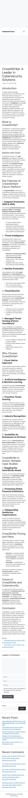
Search (4, 705)
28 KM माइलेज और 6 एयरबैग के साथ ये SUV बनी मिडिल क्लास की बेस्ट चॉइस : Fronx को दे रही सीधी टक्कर (13, 723)
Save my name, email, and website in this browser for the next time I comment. (14, 690)
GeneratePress (14, 795)
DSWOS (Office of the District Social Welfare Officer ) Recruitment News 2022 (13, 758)
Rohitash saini (6, 756)
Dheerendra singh (7, 783)
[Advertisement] (14, 14)
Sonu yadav (5, 764)
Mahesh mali (5, 775)
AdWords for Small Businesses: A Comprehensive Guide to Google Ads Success (13, 737)
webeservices (8, 31)
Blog (5, 638)
